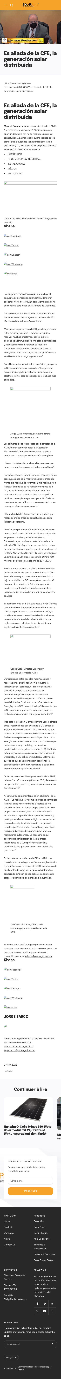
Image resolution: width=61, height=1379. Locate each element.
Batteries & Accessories (40, 1246)
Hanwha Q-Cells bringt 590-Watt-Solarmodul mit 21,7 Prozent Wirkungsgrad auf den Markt (28, 1130)
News (7, 1238)
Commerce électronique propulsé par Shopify (34, 1368)
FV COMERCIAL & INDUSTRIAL (24, 158)
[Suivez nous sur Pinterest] (37, 1311)
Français (10, 1357)
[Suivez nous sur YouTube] (44, 1311)
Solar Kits (39, 1221)
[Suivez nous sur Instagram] (52, 1304)
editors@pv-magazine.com (38, 956)
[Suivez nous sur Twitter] (44, 1304)
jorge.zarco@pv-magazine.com (19, 1050)
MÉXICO (12, 168)
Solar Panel (39, 1227)
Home (7, 1221)
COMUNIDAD (15, 154)
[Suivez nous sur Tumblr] (52, 1311)
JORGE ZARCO (32, 149)
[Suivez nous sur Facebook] (37, 1304)
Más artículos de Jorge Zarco (18, 1046)
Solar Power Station (44, 1260)
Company (9, 1232)
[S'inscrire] (52, 1344)
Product (8, 1227)
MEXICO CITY (15, 173)
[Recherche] (11, 5)
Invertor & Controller (44, 1254)
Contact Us (9, 1244)
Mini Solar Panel (42, 1238)
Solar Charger (41, 1232)
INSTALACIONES (16, 163)
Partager (8, 1070)
